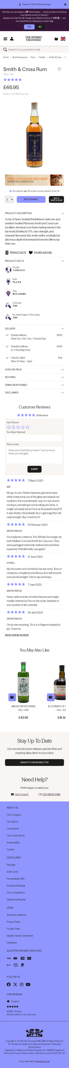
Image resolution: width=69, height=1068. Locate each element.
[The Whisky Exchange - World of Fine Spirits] (33, 38)
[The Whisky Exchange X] (15, 984)
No (40, 27)
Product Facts (14, 261)
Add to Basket (31, 199)
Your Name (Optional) (16, 432)
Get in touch (21, 794)
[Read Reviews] (21, 79)
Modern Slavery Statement (20, 935)
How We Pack (13, 369)
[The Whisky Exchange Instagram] (21, 984)
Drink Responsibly (16, 385)
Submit (34, 469)
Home (6, 57)
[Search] (6, 49)
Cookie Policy (13, 928)
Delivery (10, 328)
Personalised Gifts (15, 878)
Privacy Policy (14, 921)
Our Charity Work (16, 835)
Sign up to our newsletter (34, 762)
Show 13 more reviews (17, 635)
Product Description (18, 213)
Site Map (11, 864)
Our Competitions (16, 892)
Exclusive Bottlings (16, 885)
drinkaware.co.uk (42, 1061)
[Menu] (5, 39)
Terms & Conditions (16, 914)
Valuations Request (16, 899)
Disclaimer (11, 392)
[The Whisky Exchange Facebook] (9, 984)
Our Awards (13, 828)
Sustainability (13, 842)
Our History (12, 821)
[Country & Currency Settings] (63, 39)
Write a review (13, 444)
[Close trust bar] (65, 4)
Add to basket (12, 697)
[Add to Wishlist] (59, 69)
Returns (10, 377)
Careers (10, 849)
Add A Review (13, 422)
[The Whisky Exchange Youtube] (28, 984)
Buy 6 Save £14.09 (56, 199)
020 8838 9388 (51, 794)
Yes (29, 27)
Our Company (14, 814)
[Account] (12, 39)
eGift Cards (12, 871)
